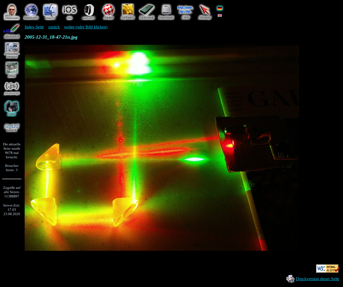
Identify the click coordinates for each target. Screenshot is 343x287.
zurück (54, 27)
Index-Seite (34, 27)
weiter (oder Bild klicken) (85, 27)
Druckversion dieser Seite (317, 279)
